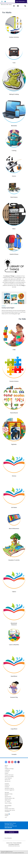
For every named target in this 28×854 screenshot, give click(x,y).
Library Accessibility (9, 776)
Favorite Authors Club (9, 798)
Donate (6, 807)
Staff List (4, 305)
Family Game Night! (8, 308)
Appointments (8, 796)
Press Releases (8, 778)
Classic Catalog (8, 803)
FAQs (6, 767)
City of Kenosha (8, 838)
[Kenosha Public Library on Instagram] (9, 762)
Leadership (7, 770)
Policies (6, 773)
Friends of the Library (9, 808)
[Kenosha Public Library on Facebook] (6, 762)
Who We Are (7, 781)
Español (6, 815)
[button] (2, 1)
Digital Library (8, 799)
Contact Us (7, 785)
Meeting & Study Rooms (8, 794)
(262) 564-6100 (8, 827)
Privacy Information (9, 775)
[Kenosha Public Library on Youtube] (12, 762)
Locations (7, 771)
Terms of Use (9, 842)
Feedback (7, 786)
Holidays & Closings (9, 768)
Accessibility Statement (14, 844)
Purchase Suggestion (9, 790)
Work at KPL (7, 779)
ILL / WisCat (7, 801)
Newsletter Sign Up (9, 788)
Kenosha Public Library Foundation (10, 810)
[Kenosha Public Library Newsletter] (18, 762)
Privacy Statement (17, 842)
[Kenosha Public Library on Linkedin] (15, 762)
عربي (6, 817)
